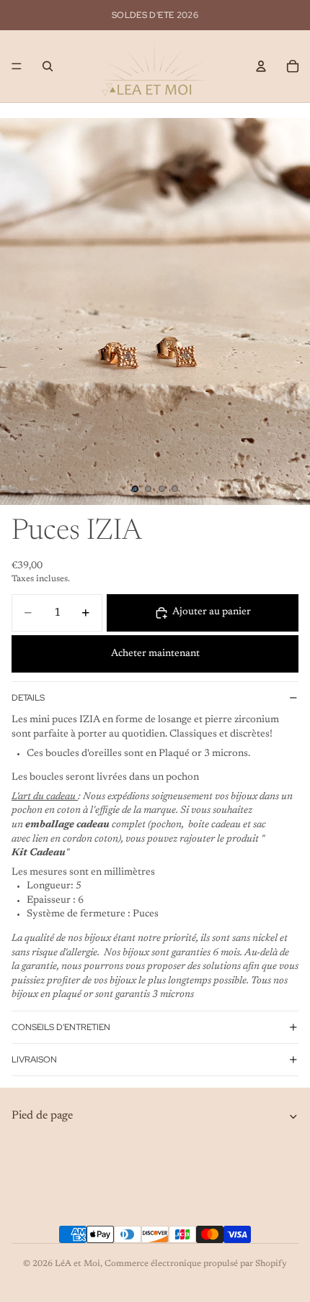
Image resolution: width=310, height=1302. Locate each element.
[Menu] (16, 66)
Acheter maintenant (155, 654)
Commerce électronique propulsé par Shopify (196, 1264)
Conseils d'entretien (61, 1027)
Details (28, 698)
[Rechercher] (47, 66)
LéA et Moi (77, 1264)
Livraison (34, 1059)
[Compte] (261, 66)
